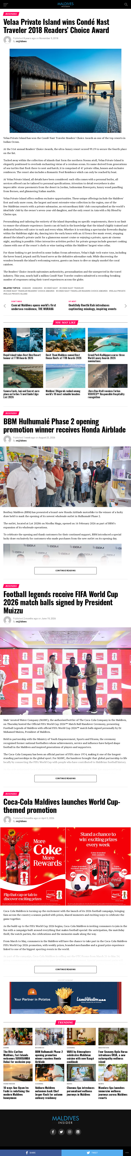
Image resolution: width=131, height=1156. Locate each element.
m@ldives (21, 41)
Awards (38, 288)
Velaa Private (117, 291)
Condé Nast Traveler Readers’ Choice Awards (29, 291)
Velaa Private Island (16, 294)
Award (27, 288)
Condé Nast (51, 288)
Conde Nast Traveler (72, 288)
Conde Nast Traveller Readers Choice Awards (82, 291)
